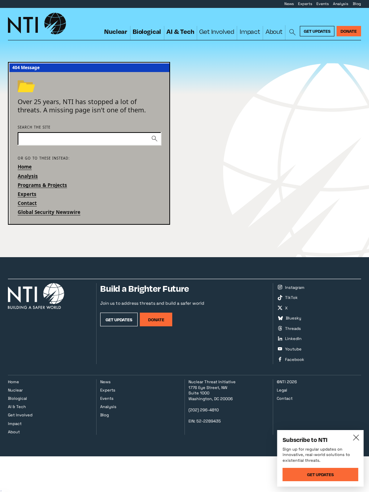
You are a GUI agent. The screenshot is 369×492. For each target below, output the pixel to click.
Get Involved (216, 31)
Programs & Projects (42, 185)
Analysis (340, 3)
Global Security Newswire (49, 212)
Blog (357, 3)
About (274, 31)
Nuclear (115, 31)
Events (322, 3)
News (289, 3)
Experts (305, 3)
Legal (282, 390)
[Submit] (154, 139)
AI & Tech (180, 31)
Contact (27, 203)
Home (25, 167)
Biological (147, 31)
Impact (250, 31)
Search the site (34, 127)
